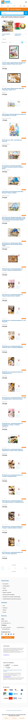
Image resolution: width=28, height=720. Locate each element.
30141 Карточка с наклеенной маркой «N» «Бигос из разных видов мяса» (12, 553)
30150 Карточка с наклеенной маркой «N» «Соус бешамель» (14, 321)
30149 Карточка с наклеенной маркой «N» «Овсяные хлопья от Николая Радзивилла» (12, 347)
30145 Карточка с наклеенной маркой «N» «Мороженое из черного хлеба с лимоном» (12, 450)
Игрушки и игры (16, 16)
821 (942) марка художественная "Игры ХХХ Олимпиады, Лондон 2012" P (13, 89)
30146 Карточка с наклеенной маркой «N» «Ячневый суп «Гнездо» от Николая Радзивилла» (12, 425)
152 (25, 568)
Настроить (22, 718)
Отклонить (14, 718)
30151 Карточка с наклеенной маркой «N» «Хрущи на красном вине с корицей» (12, 295)
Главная (2, 16)
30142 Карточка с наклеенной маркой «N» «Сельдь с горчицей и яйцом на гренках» (12, 527)
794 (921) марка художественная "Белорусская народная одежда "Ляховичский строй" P (13, 63)
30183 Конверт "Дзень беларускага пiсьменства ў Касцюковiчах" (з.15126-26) (14, 115)
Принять (6, 718)
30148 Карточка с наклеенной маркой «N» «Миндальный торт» (12, 372)
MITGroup (20, 710)
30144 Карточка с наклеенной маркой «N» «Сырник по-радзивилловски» (12, 475)
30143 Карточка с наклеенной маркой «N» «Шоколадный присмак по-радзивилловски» (13, 501)
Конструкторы (22, 16)
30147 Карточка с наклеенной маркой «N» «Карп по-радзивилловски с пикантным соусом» (14, 398)
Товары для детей (8, 16)
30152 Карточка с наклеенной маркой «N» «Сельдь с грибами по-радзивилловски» (12, 269)
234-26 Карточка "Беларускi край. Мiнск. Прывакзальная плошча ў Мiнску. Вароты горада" (12, 244)
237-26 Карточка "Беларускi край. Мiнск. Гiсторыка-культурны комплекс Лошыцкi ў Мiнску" (12, 167)
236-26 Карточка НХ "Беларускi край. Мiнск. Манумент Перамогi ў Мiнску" (13, 192)
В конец (14, 571)
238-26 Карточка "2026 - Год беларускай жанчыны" (12, 140)
